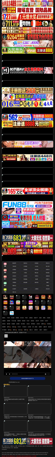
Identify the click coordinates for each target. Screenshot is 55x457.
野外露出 (48, 272)
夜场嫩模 (13, 323)
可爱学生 (36, 276)
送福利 (40, 317)
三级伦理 (14, 266)
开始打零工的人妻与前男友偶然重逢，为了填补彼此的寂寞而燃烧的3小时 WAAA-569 (39, 434)
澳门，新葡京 (34, 326)
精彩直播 (23, 320)
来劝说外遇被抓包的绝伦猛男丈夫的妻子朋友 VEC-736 (14, 400)
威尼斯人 (4, 317)
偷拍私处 (4, 323)
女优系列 (25, 276)
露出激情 (25, 282)
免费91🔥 (9, 329)
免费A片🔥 (15, 329)
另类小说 (14, 292)
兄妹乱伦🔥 (20, 329)
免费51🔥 (9, 326)
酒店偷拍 (32, 320)
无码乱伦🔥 (14, 326)
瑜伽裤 (36, 279)
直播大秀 (49, 326)
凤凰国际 (8, 320)
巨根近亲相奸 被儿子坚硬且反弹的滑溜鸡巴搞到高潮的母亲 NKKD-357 (39, 400)
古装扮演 (14, 276)
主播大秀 (37, 320)
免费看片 (40, 326)
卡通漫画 (14, 282)
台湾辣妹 (14, 269)
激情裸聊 (4, 326)
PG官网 (8, 317)
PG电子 (26, 317)
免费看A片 (36, 329)
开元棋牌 (12, 317)
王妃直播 (41, 320)
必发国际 (18, 323)
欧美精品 (36, 263)
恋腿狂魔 (48, 276)
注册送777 (36, 317)
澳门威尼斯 (4, 329)
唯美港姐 (36, 269)
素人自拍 (48, 266)
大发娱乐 (28, 323)
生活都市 (14, 288)
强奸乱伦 (25, 263)
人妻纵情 (36, 288)
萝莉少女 (48, 263)
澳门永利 (22, 317)
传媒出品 (14, 285)
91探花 (25, 272)
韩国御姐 (25, 269)
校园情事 (25, 288)
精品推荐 (14, 263)
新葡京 (44, 317)
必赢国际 (4, 320)
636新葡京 (49, 323)
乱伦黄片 (46, 320)
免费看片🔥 (43, 323)
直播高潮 (19, 320)
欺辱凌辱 (14, 272)
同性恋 (47, 285)
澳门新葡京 (23, 323)
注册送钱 (31, 317)
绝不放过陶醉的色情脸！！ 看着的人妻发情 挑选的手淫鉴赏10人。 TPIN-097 (15, 434)
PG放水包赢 (14, 320)
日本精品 (25, 266)
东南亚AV (48, 269)
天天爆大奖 (24, 326)
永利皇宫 (38, 323)
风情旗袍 (14, 279)
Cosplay (36, 266)
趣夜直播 (8, 323)
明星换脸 (25, 279)
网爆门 (47, 282)
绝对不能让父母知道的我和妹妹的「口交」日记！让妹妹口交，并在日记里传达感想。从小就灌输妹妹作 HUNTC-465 (39, 418)
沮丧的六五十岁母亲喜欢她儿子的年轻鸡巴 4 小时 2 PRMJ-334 (15, 417)
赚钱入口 (31, 329)
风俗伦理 (48, 288)
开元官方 (19, 326)
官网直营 (17, 317)
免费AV (40, 329)
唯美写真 (36, 282)
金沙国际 (29, 326)
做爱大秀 (45, 326)
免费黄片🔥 (26, 329)
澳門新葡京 (33, 323)
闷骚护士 (48, 279)
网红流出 (36, 272)
